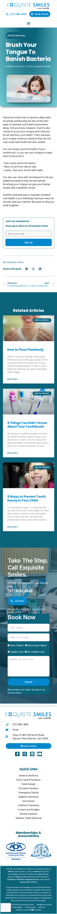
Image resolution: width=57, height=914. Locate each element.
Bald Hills (20, 879)
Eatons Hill (24, 882)
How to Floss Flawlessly (25, 349)
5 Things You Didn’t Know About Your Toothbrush (27, 425)
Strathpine (11, 879)
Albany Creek (20, 877)
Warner (11, 871)
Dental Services (16, 35)
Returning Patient (37, 645)
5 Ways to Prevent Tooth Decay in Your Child (26, 498)
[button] (28, 23)
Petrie (34, 882)
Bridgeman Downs (32, 879)
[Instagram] (25, 754)
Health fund (16, 651)
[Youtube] (39, 754)
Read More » (12, 379)
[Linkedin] (32, 754)
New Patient (17, 645)
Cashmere (36, 871)
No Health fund (35, 651)
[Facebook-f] (17, 754)
